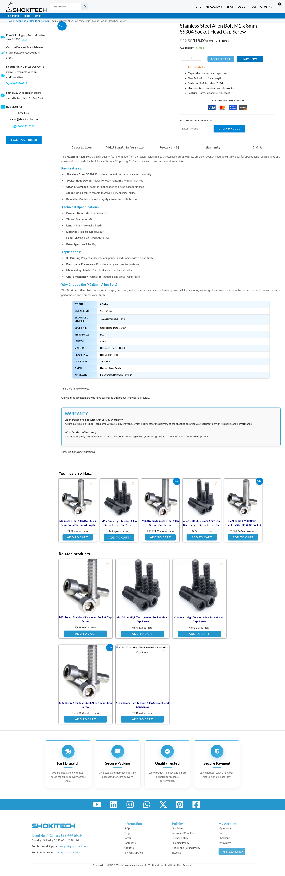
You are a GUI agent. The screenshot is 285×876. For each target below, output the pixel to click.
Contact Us (259, 6)
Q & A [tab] (257, 147)
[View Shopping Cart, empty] (277, 7)
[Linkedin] (114, 804)
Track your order (24, 139)
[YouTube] (97, 804)
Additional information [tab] (125, 147)
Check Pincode (229, 128)
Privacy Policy (180, 837)
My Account (226, 828)
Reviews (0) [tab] (169, 147)
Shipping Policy (180, 842)
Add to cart (220, 58)
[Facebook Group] (196, 804)
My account (214, 6)
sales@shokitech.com (24, 119)
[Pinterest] (179, 804)
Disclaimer (178, 828)
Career (127, 837)
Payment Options (133, 852)
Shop (230, 6)
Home (197, 6)
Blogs (127, 833)
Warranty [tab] (213, 147)
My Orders (225, 842)
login (72, 451)
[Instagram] (130, 804)
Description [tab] (82, 147)
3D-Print (13, 16)
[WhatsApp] (146, 804)
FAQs (127, 828)
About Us (129, 847)
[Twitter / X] (163, 804)
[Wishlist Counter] (270, 6)
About (242, 6)
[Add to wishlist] (91, 483)
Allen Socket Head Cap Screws (32, 20)
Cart (38, 16)
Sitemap (176, 852)
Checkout (224, 837)
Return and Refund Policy (186, 847)
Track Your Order (232, 851)
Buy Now (250, 58)
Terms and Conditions (184, 833)
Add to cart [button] (77, 537)
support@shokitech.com (74, 846)
